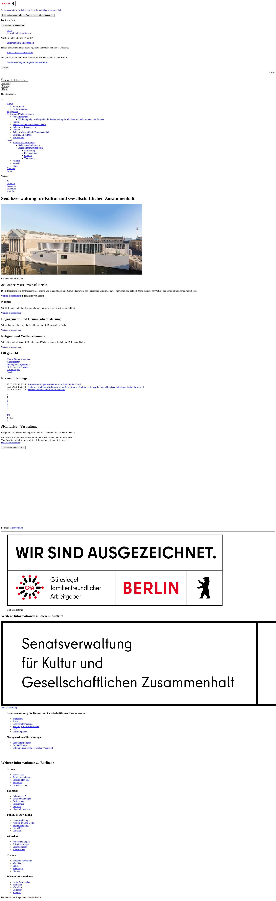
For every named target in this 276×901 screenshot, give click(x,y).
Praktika (28, 155)
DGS (9, 30)
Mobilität (17, 863)
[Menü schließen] (2, 99)
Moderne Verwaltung (22, 860)
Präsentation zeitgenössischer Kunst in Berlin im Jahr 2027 (54, 384)
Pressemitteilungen (21, 841)
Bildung (16, 871)
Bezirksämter (19, 801)
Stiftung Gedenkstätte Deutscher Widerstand (33, 748)
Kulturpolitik (18, 106)
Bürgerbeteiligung (21, 825)
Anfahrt (16, 160)
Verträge (16, 129)
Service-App (18, 774)
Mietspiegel (18, 868)
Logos (15, 166)
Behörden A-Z (19, 796)
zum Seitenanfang (9, 707)
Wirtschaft (17, 887)
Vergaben (17, 830)
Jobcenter (17, 806)
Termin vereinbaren (21, 777)
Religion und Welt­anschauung (20, 114)
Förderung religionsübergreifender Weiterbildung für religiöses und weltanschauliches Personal (61, 119)
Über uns (11, 168)
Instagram (11, 186)
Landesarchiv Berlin (22, 743)
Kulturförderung (20, 109)
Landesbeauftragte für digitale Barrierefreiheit (27, 62)
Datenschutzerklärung (11, 442)
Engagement (12, 111)
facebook (11, 183)
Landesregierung (20, 820)
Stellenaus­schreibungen (29, 145)
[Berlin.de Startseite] (8, 5)
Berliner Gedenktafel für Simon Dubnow (46, 389)
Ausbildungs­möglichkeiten (30, 148)
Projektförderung (20, 116)
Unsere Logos (13, 369)
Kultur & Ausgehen (21, 882)
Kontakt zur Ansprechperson (20, 52)
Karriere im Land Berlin (23, 823)
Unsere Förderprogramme (18, 359)
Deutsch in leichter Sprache (19, 33)
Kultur (10, 104)
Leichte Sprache (20, 731)
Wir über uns (18, 137)
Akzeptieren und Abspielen (13, 448)
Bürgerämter (18, 804)
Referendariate (30, 153)
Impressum (18, 718)
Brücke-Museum (20, 745)
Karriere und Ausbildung (24, 142)
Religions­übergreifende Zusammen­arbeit (31, 132)
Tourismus (17, 884)
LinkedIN (11, 188)
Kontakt (16, 163)
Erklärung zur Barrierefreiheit (20, 43)
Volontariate (29, 158)
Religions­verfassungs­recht (24, 127)
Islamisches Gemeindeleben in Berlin (29, 124)
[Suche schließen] (2, 78)
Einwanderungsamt (21, 809)
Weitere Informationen (11, 296)
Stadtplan (17, 892)
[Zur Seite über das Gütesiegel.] (115, 605)
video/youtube (16, 528)
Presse (10, 171)
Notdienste (17, 782)
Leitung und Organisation (18, 364)
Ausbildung (29, 150)
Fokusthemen (19, 849)
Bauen (16, 866)
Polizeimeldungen (21, 844)
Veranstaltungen (20, 847)
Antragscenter (13, 362)
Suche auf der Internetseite (13, 80)
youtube (10, 191)
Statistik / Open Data (22, 135)
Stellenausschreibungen (17, 367)
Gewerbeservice (20, 785)
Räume (16, 122)
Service (10, 140)
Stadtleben (17, 890)
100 (8, 415)
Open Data (18, 828)
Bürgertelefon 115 (21, 780)
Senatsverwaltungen (22, 798)
